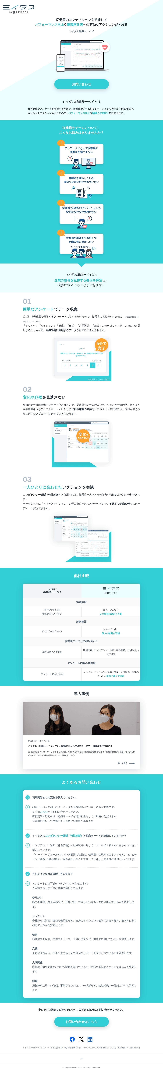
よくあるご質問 (53, 1048)
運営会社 (121, 1048)
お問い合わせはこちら (81, 1021)
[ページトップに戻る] (81, 1058)
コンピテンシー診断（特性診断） (64, 835)
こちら (44, 811)
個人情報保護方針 (71, 1048)
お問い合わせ (81, 84)
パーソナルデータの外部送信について (98, 1048)
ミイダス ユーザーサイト (33, 1048)
